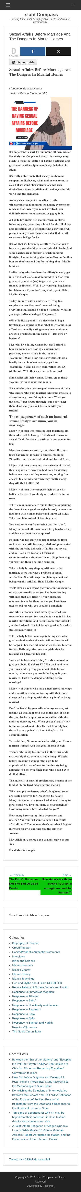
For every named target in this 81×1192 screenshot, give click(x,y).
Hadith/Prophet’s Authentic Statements (36, 951)
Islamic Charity (21, 969)
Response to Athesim (25, 996)
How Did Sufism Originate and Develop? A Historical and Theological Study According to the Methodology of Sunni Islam (40, 1082)
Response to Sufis (23, 1018)
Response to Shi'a (23, 1013)
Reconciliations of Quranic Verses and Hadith (40, 987)
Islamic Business (22, 965)
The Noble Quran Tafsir (26, 1031)
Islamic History (21, 974)
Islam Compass (40, 14)
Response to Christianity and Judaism (35, 1005)
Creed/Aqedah (21, 947)
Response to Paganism (26, 1009)
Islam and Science (23, 960)
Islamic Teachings (23, 978)
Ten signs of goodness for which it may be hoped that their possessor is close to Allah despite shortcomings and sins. (38, 1117)
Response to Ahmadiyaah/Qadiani (33, 991)
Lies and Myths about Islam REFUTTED (37, 982)
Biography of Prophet (25, 943)
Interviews (18, 956)
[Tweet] (58, 51)
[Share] (32, 51)
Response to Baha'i (24, 1000)
